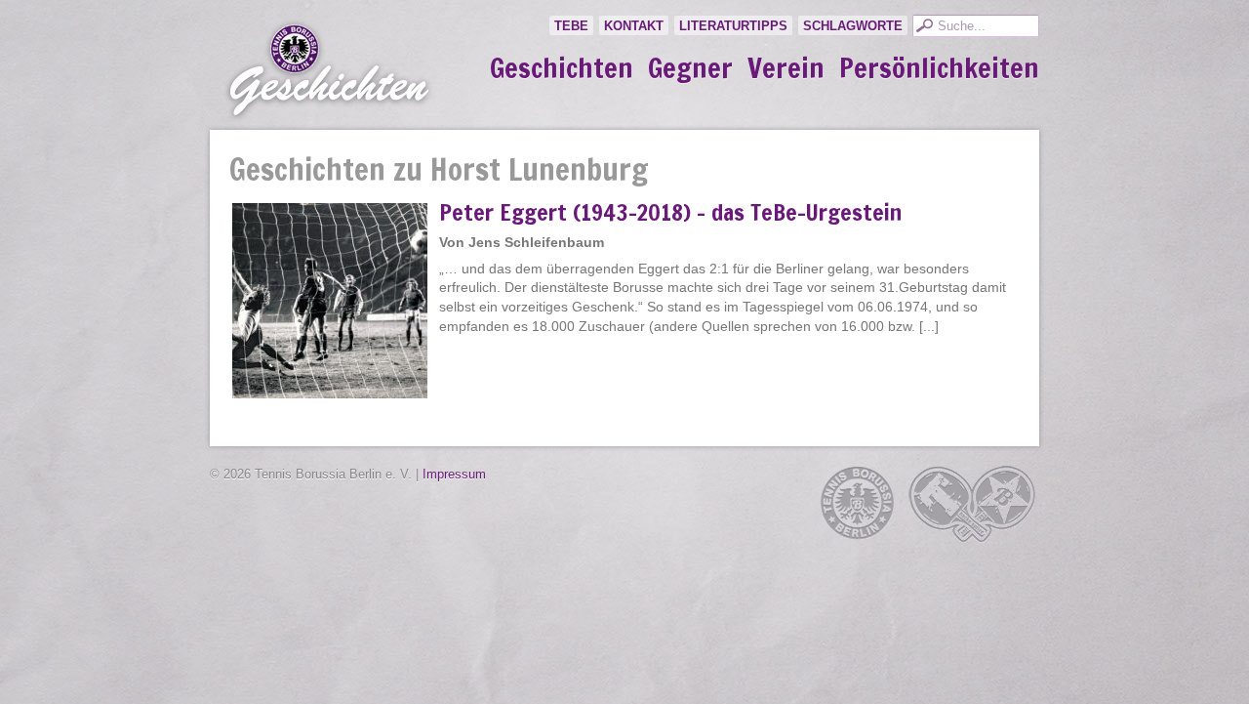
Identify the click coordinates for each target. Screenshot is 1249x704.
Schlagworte (853, 26)
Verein (786, 68)
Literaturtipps (733, 26)
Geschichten (561, 68)
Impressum (454, 474)
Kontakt (634, 26)
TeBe (571, 26)
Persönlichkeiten (939, 68)
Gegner (690, 68)
